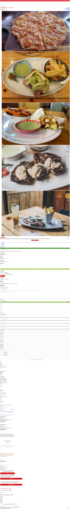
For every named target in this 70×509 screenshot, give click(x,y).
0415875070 (1, 255)
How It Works (68, 7)
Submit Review (4, 508)
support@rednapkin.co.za (5, 352)
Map (2, 243)
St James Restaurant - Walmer (4, 321)
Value (1, 502)
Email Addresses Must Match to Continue (7, 472)
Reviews (3, 244)
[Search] (35, 13)
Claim (0, 335)
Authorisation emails (2, 332)
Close (1, 372)
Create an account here (10, 411)
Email (1, 366)
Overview (3, 242)
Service (1, 500)
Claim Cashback (68, 9)
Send (3, 390)
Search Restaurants (67, 8)
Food (1, 497)
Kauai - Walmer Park (3, 324)
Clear (1, 508)
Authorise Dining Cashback (35, 240)
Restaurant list (1, 333)
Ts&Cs (17, 507)
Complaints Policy (32, 359)
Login (69, 0)
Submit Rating (8, 508)
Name (1, 364)
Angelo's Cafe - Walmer (3, 327)
